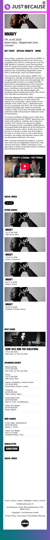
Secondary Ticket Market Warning (31, 516)
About (35, 501)
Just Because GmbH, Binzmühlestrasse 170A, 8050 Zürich (25, 508)
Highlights (28, 501)
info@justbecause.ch (25, 504)
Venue (38, 51)
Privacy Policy (10, 516)
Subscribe (12, 448)
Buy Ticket (9, 51)
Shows (13, 501)
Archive (42, 501)
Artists (20, 501)
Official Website (25, 51)
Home (7, 501)
